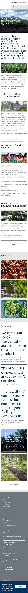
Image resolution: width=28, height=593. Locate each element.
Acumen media (23, 133)
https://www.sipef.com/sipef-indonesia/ (12, 536)
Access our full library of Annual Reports (14, 243)
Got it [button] (20, 586)
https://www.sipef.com (8, 513)
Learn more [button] (11, 590)
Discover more (14, 484)
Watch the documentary (12, 139)
